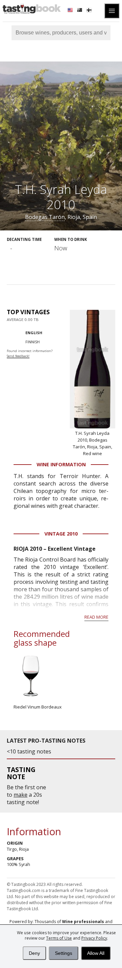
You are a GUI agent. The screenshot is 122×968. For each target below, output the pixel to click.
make (20, 794)
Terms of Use (59, 938)
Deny (34, 953)
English (33, 332)
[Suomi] (90, 10)
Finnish (32, 341)
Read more (96, 617)
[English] (71, 10)
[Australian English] (80, 10)
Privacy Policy (94, 938)
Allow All (95, 953)
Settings (63, 953)
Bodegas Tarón (45, 217)
